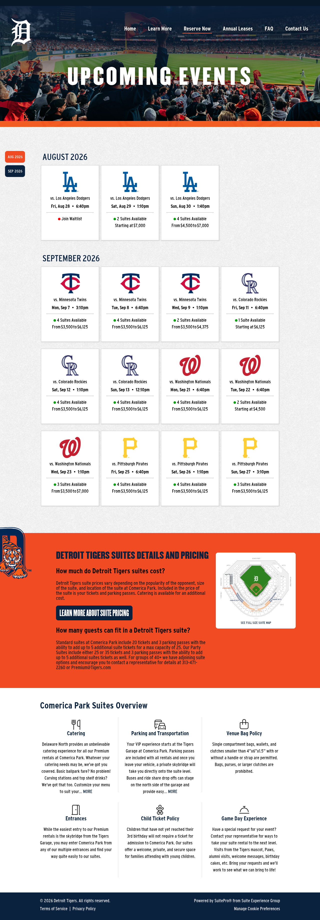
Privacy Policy (84, 908)
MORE (87, 791)
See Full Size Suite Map (256, 623)
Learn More (160, 29)
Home (130, 29)
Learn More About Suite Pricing (94, 613)
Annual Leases (238, 29)
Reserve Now (197, 29)
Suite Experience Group (261, 900)
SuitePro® (223, 900)
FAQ (269, 29)
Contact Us (296, 29)
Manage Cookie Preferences (257, 908)
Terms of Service (54, 908)
